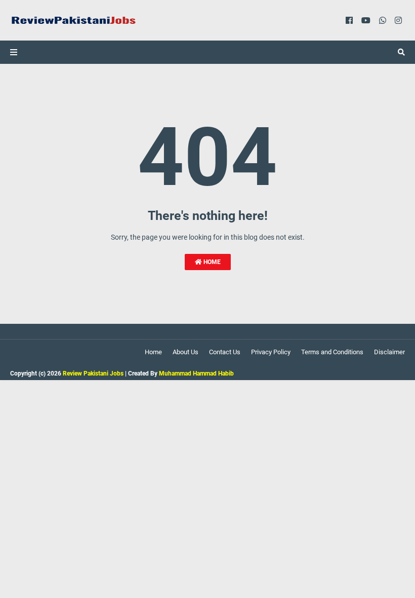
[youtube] (366, 20)
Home (211, 262)
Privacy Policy (270, 352)
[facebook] (349, 20)
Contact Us (224, 352)
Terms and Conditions (332, 352)
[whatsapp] (382, 20)
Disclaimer (389, 352)
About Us (185, 352)
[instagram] (398, 20)
